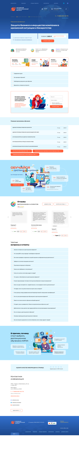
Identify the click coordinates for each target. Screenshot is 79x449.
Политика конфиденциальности (64, 422)
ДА (22, 231)
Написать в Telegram (16, 402)
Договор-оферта (64, 431)
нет (25, 231)
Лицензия (58, 49)
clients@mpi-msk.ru (15, 395)
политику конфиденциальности (57, 103)
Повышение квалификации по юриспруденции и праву (24, 154)
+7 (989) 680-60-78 (62, 16)
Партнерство (46, 3)
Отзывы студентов (34, 3)
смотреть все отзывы (60, 204)
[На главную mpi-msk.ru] (19, 7)
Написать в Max (15, 400)
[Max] (67, 3)
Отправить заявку (47, 40)
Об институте (13, 3)
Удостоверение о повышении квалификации (23, 39)
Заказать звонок (15, 405)
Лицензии (23, 3)
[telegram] (63, 3)
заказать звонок (65, 17)
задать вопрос (16, 410)
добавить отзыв (47, 204)
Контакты (56, 3)
